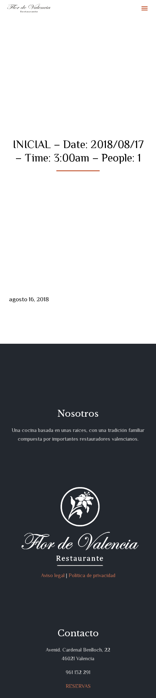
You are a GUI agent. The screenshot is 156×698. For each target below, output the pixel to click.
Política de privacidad (92, 575)
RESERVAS (78, 686)
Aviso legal (53, 575)
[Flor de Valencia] (29, 8)
